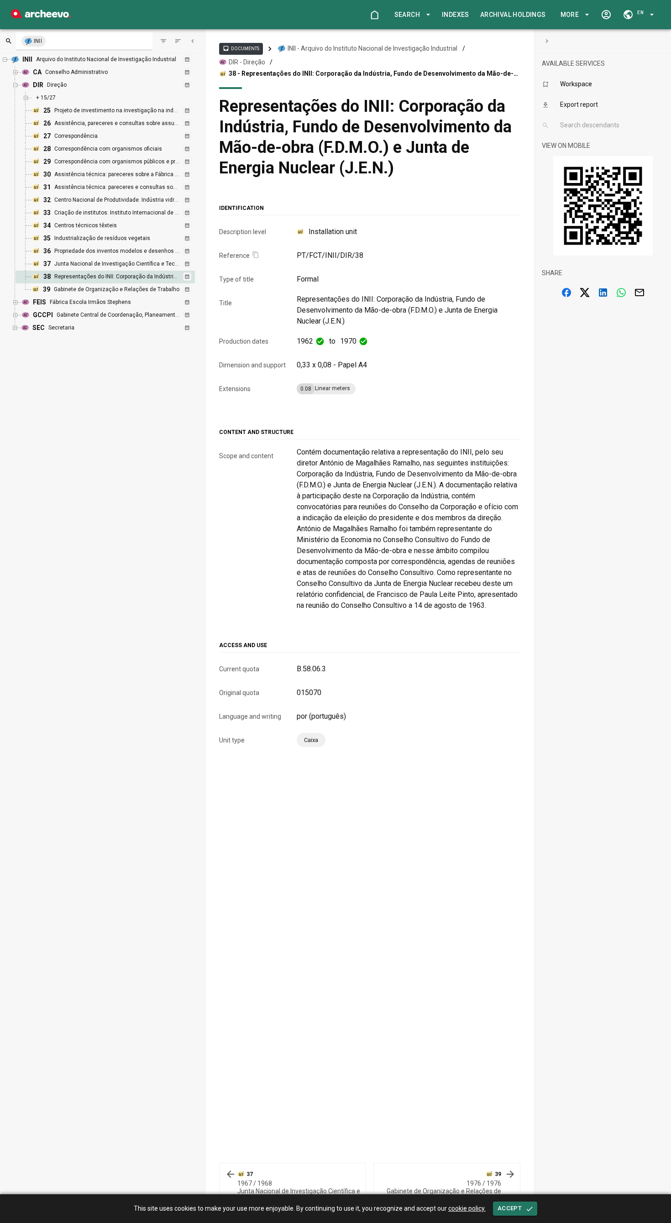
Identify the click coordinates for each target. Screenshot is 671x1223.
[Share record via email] (639, 292)
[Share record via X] (585, 292)
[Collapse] (192, 41)
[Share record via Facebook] (566, 292)
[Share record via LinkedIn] (603, 292)
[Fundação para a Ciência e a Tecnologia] (41, 15)
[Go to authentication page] (606, 14)
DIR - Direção (247, 62)
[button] (411, 14)
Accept (510, 1208)
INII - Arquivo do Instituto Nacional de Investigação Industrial (372, 48)
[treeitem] (115, 277)
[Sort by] (163, 41)
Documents (241, 48)
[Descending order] (178, 41)
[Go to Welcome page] (374, 14)
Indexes (455, 14)
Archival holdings (513, 14)
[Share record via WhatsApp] (621, 292)
